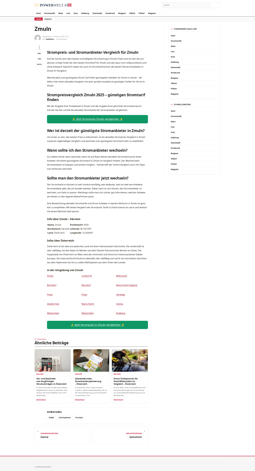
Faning (119, 303)
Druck (39, 64)
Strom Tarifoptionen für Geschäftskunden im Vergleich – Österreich (126, 381)
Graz (76, 13)
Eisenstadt (97, 13)
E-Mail (51, 417)
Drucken (79, 417)
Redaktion (50, 39)
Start (38, 13)
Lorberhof (87, 275)
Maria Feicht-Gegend (126, 285)
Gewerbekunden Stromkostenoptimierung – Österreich (88, 381)
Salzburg (85, 13)
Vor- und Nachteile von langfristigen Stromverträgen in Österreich (51, 381)
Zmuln (50, 275)
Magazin (152, 13)
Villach (132, 13)
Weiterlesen (41, 400)
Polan (50, 294)
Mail (39, 53)
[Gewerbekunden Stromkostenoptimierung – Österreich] (91, 360)
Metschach (121, 275)
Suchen (215, 5)
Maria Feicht (88, 303)
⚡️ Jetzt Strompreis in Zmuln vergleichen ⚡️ (97, 325)
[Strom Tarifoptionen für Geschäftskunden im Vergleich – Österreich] (130, 360)
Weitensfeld (53, 313)
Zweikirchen (53, 303)
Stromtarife (49, 13)
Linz (68, 13)
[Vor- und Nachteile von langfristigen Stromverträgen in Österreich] (53, 360)
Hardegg (120, 294)
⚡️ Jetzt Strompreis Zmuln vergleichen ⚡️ (97, 119)
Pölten (142, 13)
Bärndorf (51, 285)
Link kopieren (65, 417)
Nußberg (120, 313)
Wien (60, 13)
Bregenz (122, 13)
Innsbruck (110, 13)
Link (39, 59)
